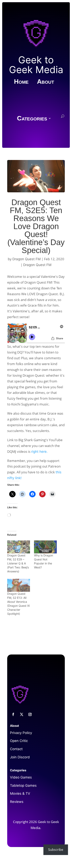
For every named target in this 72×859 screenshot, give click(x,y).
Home (21, 82)
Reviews (16, 802)
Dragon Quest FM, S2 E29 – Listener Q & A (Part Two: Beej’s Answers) (18, 563)
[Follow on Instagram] (30, 714)
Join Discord (20, 757)
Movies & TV (20, 793)
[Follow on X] (21, 714)
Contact (16, 749)
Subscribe (55, 849)
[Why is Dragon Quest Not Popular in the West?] (45, 546)
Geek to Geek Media (36, 64)
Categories (32, 119)
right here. (39, 452)
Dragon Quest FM (26, 259)
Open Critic (19, 741)
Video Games (21, 777)
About (45, 82)
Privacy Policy (21, 733)
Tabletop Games (23, 785)
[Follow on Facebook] (13, 714)
